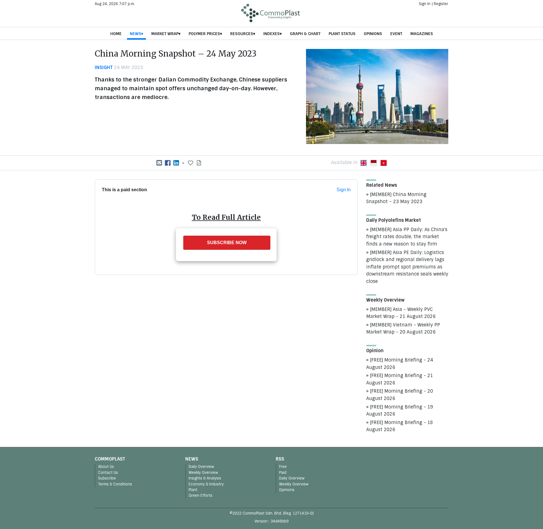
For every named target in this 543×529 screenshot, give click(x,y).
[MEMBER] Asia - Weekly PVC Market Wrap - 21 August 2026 (401, 313)
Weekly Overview (203, 472)
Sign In (424, 3)
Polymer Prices (204, 33)
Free (283, 466)
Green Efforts (200, 495)
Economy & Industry (206, 484)
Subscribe (107, 478)
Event (396, 33)
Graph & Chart (305, 33)
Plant (193, 489)
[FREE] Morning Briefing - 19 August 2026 (399, 410)
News (135, 33)
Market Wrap (164, 33)
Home (116, 33)
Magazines (421, 33)
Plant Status (342, 33)
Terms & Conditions (115, 484)
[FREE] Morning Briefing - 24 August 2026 (399, 363)
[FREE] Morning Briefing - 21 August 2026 (399, 379)
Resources (241, 33)
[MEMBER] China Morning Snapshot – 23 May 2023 (396, 198)
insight (104, 67)
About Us (106, 466)
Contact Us (108, 472)
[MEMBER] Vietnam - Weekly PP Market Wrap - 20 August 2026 (403, 328)
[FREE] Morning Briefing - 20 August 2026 (399, 394)
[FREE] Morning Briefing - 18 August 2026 (399, 426)
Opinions (373, 33)
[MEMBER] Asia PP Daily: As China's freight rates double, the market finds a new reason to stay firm (406, 237)
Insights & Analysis (205, 478)
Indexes (271, 33)
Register (441, 3)
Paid (282, 472)
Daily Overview (201, 466)
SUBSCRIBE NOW (227, 242)
